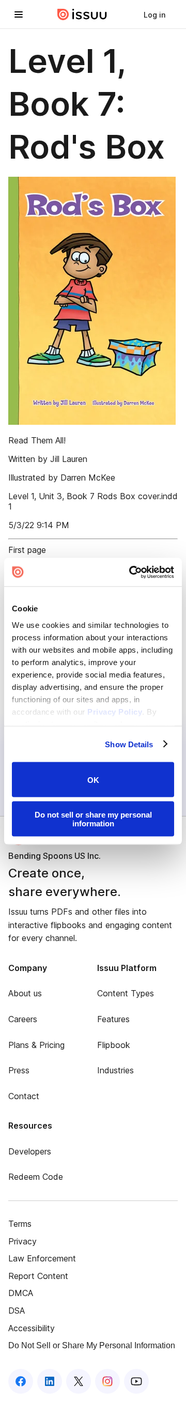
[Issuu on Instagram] (107, 1381)
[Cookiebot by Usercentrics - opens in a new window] (131, 572)
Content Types (125, 993)
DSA (16, 1310)
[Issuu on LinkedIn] (49, 1381)
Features (113, 1019)
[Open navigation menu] (18, 14)
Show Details (129, 743)
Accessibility (31, 1328)
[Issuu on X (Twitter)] (78, 1381)
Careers (22, 1019)
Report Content (38, 1276)
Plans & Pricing (36, 1045)
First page (27, 550)
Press (18, 1070)
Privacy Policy (114, 711)
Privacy (22, 1241)
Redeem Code (35, 1177)
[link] (154, 14)
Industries (115, 1070)
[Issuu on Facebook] (20, 1381)
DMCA (20, 1293)
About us (25, 993)
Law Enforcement (42, 1258)
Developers (29, 1151)
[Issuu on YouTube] (136, 1381)
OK (93, 779)
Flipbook (113, 1045)
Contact (23, 1096)
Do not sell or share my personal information (93, 818)
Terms (20, 1224)
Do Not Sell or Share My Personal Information (91, 1345)
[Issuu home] (82, 14)
